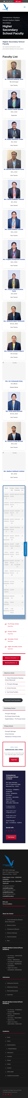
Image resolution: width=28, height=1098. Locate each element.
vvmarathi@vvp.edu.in (8, 896)
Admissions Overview (12, 983)
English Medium (11, 1044)
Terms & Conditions (7, 903)
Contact (9, 1067)
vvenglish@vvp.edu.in (11, 812)
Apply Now (10, 994)
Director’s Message (12, 932)
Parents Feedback (11, 936)
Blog (8, 940)
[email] (4, 1)
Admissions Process (12, 987)
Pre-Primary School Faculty (12, 716)
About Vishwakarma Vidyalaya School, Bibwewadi (14, 679)
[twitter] (9, 1)
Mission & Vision (11, 925)
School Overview (11, 688)
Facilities (9, 1056)
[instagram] (11, 1)
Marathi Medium (12, 1048)
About (8, 1041)
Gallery (9, 1064)
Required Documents (12, 990)
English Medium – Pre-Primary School (15, 719)
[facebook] (6, 831)
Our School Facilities (12, 692)
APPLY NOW (10, 1071)
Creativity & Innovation (13, 1075)
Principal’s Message (12, 684)
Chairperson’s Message (13, 929)
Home (8, 1037)
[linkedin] (7, 1)
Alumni (9, 1060)
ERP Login (18, 1)
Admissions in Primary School (13, 736)
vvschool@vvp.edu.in (10, 807)
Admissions (10, 1052)
